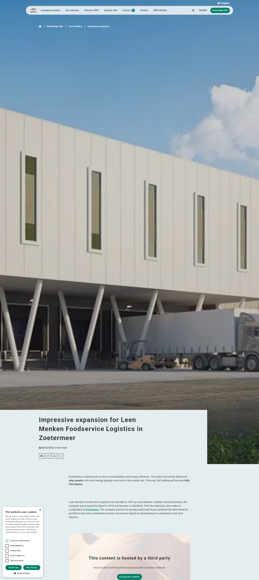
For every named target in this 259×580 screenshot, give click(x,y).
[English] (40, 26)
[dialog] (23, 542)
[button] (223, 3)
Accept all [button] (13, 567)
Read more (9, 535)
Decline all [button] (31, 567)
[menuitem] (41, 456)
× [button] (40, 510)
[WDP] (33, 10)
